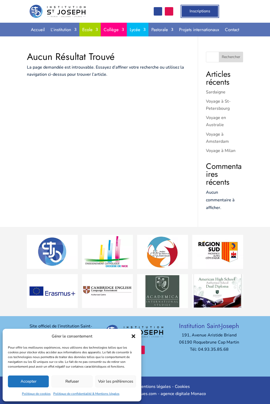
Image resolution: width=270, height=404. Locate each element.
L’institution (61, 29)
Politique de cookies (36, 394)
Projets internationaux (199, 29)
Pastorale (159, 29)
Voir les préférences (115, 381)
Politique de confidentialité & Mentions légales (86, 394)
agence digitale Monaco (183, 394)
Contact (232, 29)
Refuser (72, 381)
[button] (133, 336)
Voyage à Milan (220, 151)
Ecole (87, 29)
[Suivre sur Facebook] (158, 11)
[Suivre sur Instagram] (169, 11)
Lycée (135, 29)
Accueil (38, 29)
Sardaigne (215, 92)
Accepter (28, 381)
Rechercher (231, 56)
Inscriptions (200, 11)
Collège (111, 29)
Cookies (182, 386)
